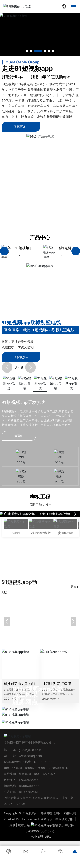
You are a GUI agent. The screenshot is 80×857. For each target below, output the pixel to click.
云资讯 (10, 825)
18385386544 (29, 786)
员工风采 (25, 694)
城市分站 (24, 825)
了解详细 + (18, 436)
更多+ (75, 586)
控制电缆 (51, 248)
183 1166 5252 (44, 774)
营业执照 (37, 836)
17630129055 (29, 780)
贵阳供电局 (65, 533)
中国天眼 (16, 533)
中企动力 (61, 819)
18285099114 (58, 768)
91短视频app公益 (38, 689)
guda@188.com (30, 750)
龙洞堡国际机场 (40, 533)
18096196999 (35, 768)
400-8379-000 (44, 762)
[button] (27, 51)
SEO (48, 836)
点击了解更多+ (40, 504)
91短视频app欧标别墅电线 (31, 322)
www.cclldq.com (30, 756)
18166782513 (29, 792)
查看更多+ (19, 710)
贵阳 (71, 819)
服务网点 (25, 702)
